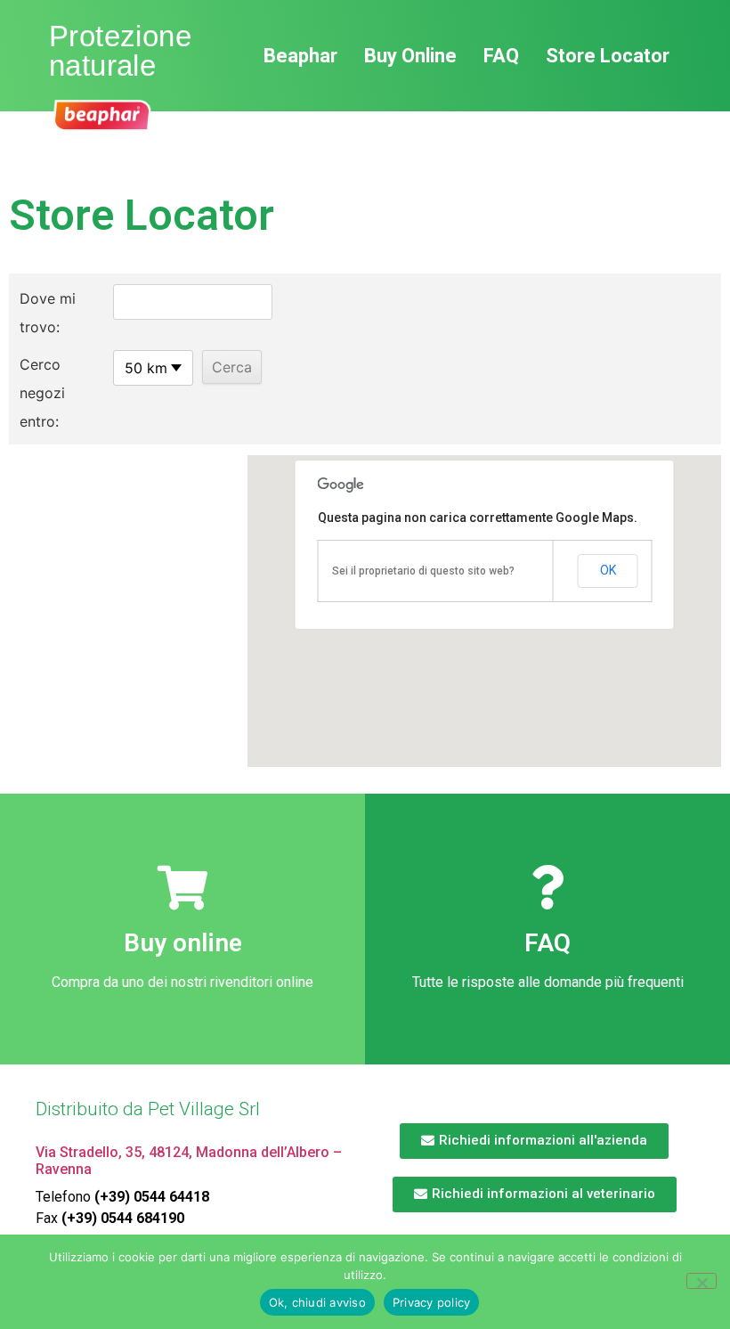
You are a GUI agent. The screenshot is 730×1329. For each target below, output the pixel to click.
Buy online (183, 943)
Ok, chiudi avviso (317, 1302)
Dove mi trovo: (48, 312)
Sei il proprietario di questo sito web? (423, 571)
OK (608, 570)
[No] (701, 1281)
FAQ (547, 943)
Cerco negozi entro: (42, 392)
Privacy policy (432, 1302)
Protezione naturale (120, 51)
